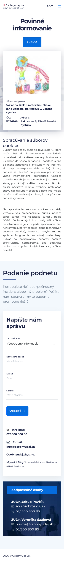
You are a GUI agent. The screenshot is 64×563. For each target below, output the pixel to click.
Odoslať (15, 410)
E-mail (9, 374)
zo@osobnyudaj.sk (31, 506)
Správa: (10, 390)
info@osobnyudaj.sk (20, 446)
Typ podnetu (13, 338)
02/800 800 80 (27, 529)
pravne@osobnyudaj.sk (34, 524)
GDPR (32, 42)
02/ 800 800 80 (28, 511)
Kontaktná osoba (15, 357)
